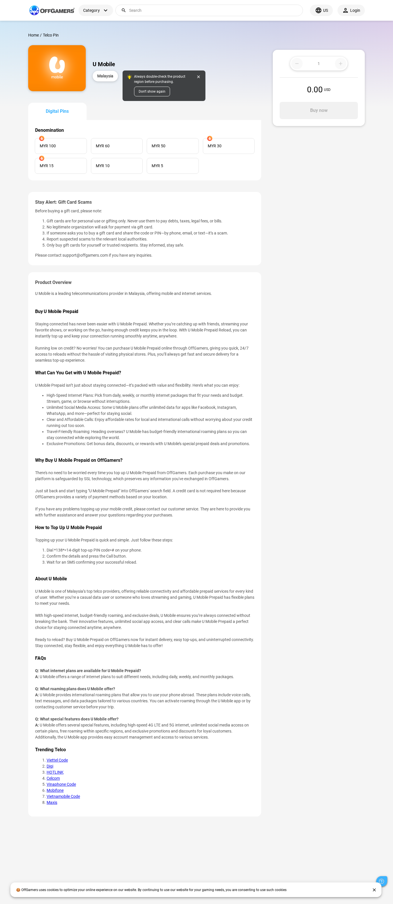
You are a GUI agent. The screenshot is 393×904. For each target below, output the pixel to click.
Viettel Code (57, 760)
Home (33, 35)
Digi (50, 766)
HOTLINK (55, 772)
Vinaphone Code (61, 784)
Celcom (53, 778)
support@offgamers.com (85, 255)
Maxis (52, 802)
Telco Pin (51, 35)
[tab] (57, 111)
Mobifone (55, 790)
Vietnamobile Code (63, 796)
